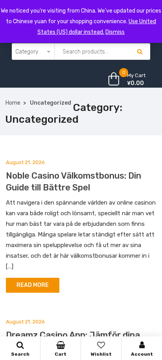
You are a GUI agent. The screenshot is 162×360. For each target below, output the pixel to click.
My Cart (136, 75)
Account (142, 354)
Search (20, 354)
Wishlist (101, 354)
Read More (33, 285)
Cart (60, 354)
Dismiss (115, 32)
